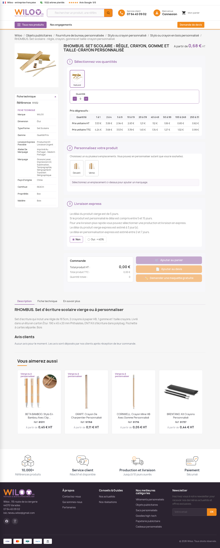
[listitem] (77, 79)
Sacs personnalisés (146, 510)
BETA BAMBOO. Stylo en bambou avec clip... (39, 415)
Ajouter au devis (169, 269)
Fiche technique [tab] (47, 301)
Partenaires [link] (69, 507)
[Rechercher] (108, 13)
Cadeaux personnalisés (149, 526)
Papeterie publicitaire (148, 521)
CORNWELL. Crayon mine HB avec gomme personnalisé (133, 415)
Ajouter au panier (169, 260)
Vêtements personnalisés (150, 499)
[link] (85, 2)
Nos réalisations (108, 502)
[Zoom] (36, 65)
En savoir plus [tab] (71, 301)
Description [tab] (24, 301)
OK (211, 511)
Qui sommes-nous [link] (72, 502)
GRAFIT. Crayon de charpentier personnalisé (86, 415)
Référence (24, 102)
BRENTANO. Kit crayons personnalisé (181, 415)
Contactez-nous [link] (71, 496)
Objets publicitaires (147, 504)
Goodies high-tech (146, 515)
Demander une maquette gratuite (168, 278)
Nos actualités (107, 496)
